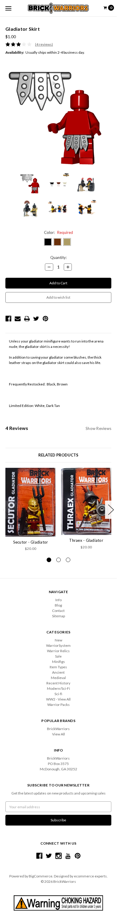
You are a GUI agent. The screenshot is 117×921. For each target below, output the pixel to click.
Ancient (58, 672)
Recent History (58, 683)
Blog (58, 605)
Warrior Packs (58, 704)
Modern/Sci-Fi (58, 688)
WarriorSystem (58, 645)
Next (111, 510)
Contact (58, 610)
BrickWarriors (58, 728)
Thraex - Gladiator (86, 540)
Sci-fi (58, 694)
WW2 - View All (58, 699)
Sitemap (58, 616)
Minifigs (58, 661)
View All (58, 734)
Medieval (58, 677)
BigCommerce (40, 876)
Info (58, 600)
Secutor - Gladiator (30, 542)
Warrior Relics (58, 651)
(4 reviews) (44, 44)
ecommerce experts (90, 876)
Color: (58, 232)
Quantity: (58, 257)
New (58, 640)
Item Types (58, 667)
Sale (58, 656)
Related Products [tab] (58, 455)
